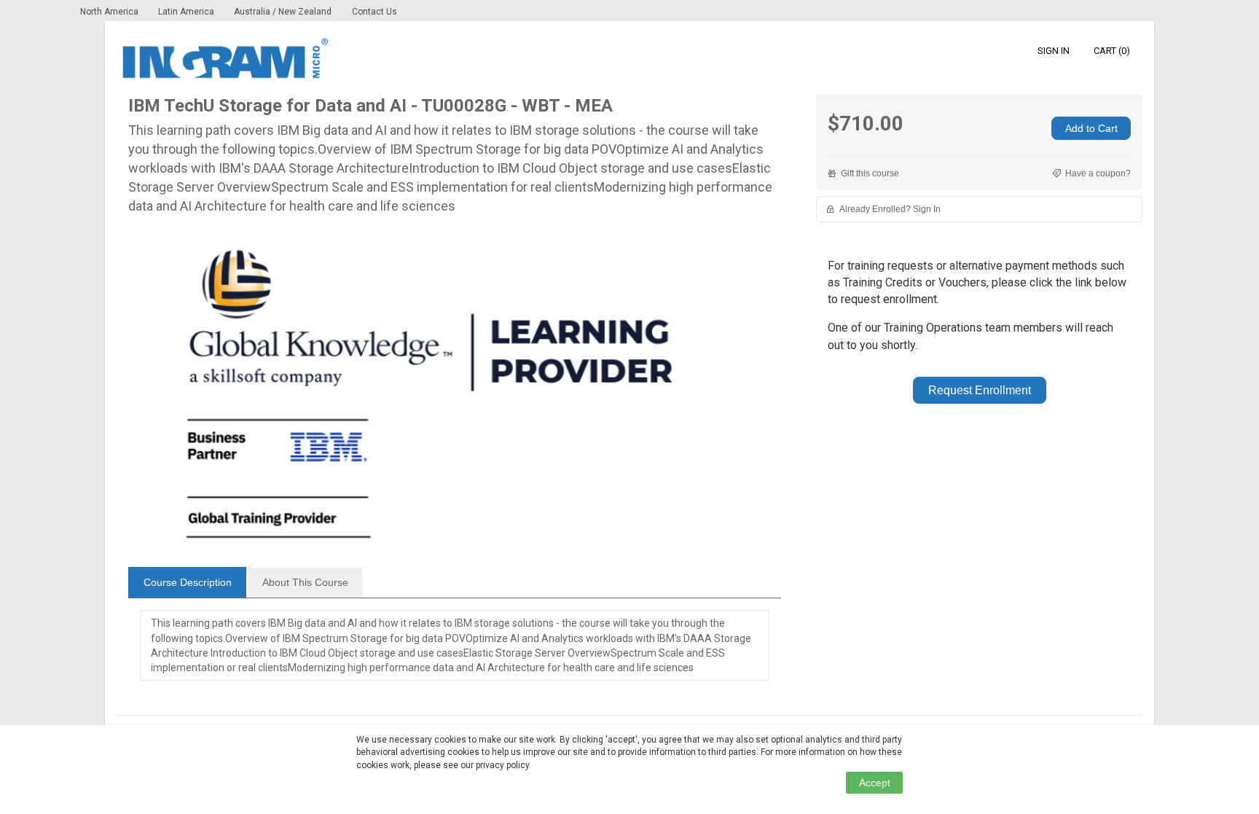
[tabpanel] (454, 653)
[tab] (187, 582)
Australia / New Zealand (283, 12)
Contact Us (374, 12)
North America (110, 12)
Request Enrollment (979, 390)
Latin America (187, 12)
